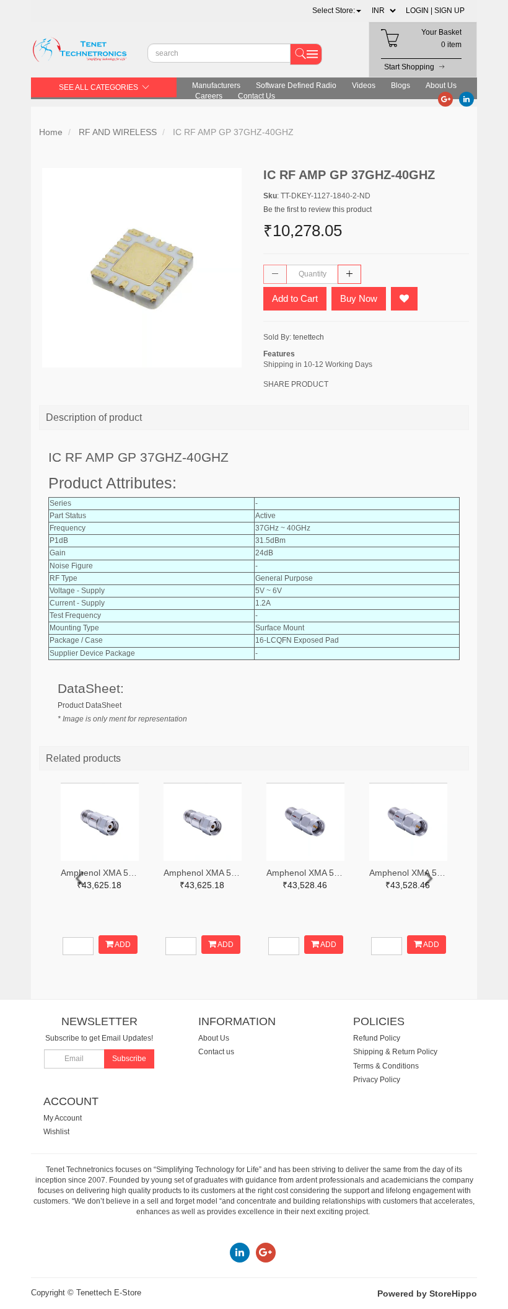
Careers (208, 96)
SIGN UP (449, 10)
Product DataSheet (89, 705)
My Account (62, 1118)
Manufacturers (216, 85)
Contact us (216, 1051)
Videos (363, 85)
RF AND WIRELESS (118, 132)
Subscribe (129, 1058)
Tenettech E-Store (108, 1292)
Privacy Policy (376, 1079)
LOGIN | (419, 10)
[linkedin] (466, 98)
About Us (441, 85)
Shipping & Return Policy (395, 1051)
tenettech (308, 337)
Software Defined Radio (296, 85)
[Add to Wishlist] (404, 299)
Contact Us (256, 96)
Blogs (400, 85)
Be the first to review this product (317, 209)
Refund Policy (376, 1038)
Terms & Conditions (386, 1066)
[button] (336, 10)
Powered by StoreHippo (427, 1293)
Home (51, 132)
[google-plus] (445, 98)
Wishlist (56, 1131)
